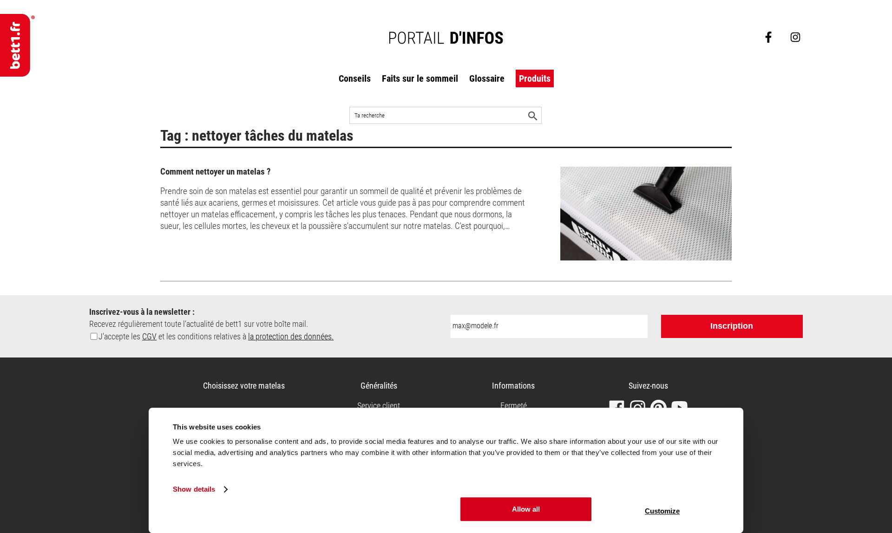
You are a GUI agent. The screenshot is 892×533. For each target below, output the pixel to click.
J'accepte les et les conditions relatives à (216, 336)
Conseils (355, 78)
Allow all (526, 509)
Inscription (731, 326)
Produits (535, 78)
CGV (149, 336)
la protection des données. (291, 336)
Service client (378, 405)
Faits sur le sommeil (420, 78)
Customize (662, 511)
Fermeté (513, 405)
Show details (194, 490)
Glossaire (487, 78)
